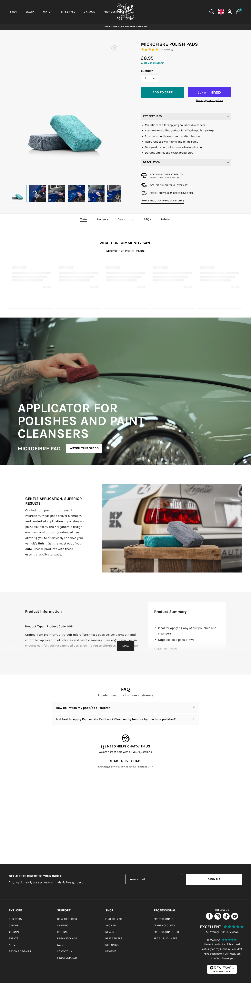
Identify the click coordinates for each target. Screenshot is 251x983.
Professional (165, 910)
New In (109, 931)
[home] (125, 12)
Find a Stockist (67, 938)
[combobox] (184, 11)
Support (64, 910)
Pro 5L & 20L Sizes (165, 938)
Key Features (152, 116)
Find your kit (113, 918)
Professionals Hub (166, 931)
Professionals (163, 918)
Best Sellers (113, 938)
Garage (14, 925)
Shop (109, 910)
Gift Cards (112, 944)
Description (151, 162)
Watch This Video (84, 448)
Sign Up (214, 879)
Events (13, 938)
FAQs (60, 944)
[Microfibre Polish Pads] (17, 193)
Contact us (64, 951)
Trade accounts (164, 925)
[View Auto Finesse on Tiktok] (226, 918)
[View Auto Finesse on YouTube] (234, 918)
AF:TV (12, 944)
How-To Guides (67, 918)
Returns (62, 931)
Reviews (110, 951)
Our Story (15, 918)
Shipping (63, 925)
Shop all (110, 925)
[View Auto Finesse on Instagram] (217, 918)
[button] (186, 49)
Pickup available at (166, 174)
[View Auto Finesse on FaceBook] (209, 918)
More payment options (209, 100)
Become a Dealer (20, 951)
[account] (230, 11)
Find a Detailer (67, 957)
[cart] (238, 12)
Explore (15, 910)
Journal (14, 931)
